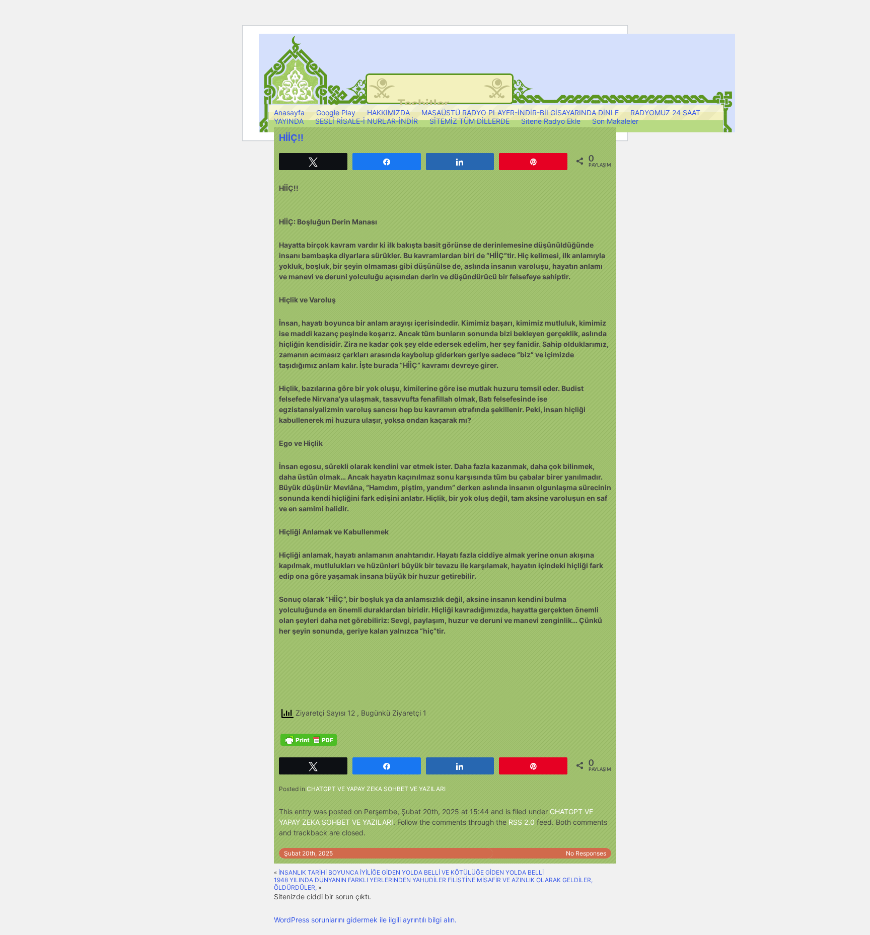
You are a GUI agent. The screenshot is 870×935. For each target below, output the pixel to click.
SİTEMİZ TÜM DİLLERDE (469, 121)
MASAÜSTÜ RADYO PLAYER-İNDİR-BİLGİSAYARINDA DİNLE (520, 112)
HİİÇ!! (291, 137)
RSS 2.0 (522, 822)
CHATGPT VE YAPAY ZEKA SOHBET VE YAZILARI (376, 789)
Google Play (335, 112)
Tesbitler (423, 104)
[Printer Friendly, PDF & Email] (308, 739)
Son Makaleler (615, 121)
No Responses (586, 853)
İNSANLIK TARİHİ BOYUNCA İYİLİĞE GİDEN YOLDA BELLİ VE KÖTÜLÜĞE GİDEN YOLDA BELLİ (411, 872)
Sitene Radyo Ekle (551, 121)
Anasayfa (289, 112)
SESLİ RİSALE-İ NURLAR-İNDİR (366, 121)
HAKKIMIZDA (388, 112)
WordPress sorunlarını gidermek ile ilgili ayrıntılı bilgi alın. (365, 919)
